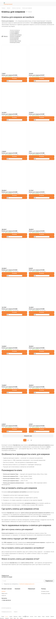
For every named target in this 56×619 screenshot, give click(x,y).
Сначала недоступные (15, 41)
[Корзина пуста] (53, 4)
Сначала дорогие (14, 39)
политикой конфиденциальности (26, 583)
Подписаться (49, 581)
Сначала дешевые (14, 38)
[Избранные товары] (50, 4)
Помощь (43, 588)
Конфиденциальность (7, 611)
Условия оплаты (45, 591)
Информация (31, 588)
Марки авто (4, 593)
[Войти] (46, 4)
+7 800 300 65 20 (6, 600)
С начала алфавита (14, 32)
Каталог (4, 591)
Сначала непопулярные (16, 35)
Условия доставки (45, 593)
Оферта (15, 611)
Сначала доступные (15, 42)
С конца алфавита (14, 33)
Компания (17, 588)
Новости (4, 595)
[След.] (34, 440)
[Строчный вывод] (53, 30)
